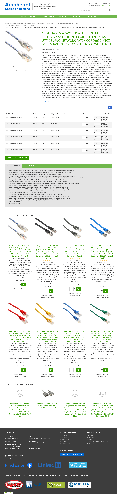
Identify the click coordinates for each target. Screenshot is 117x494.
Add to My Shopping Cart (17, 158)
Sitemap (89, 450)
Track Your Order (94, 5)
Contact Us (76, 16)
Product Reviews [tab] (30, 166)
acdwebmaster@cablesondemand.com (39, 442)
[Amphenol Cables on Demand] (17, 6)
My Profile (63, 441)
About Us (63, 16)
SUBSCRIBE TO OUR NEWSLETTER (72, 454)
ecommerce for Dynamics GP (19, 458)
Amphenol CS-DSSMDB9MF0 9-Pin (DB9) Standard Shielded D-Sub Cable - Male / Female (47, 405)
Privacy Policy (91, 443)
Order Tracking (64, 437)
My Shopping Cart (65, 439)
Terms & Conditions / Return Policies (97, 441)
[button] (107, 6)
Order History (106, 3)
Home (23, 16)
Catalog (50, 23)
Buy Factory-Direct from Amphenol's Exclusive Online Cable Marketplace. (26, 23)
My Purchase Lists (65, 443)
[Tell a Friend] (110, 107)
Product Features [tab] (13, 166)
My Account (63, 435)
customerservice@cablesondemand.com (39, 438)
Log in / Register (95, 3)
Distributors (90, 16)
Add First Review (47, 102)
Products (34, 16)
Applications (49, 16)
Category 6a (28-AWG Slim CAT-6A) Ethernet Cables (20, 25)
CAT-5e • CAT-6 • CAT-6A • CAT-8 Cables (67, 23)
